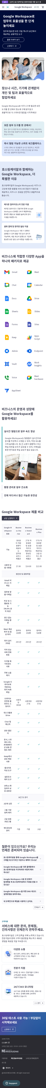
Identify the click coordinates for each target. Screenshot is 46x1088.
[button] (11, 46)
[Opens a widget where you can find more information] (11, 1083)
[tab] (23, 454)
